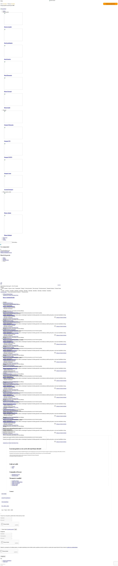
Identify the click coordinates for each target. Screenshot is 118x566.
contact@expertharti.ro (5, 497)
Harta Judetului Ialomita (9, 421)
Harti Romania (8, 75)
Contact (4, 239)
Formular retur (15, 485)
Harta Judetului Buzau (9, 315)
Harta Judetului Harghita (9, 404)
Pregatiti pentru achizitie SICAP (110, 3)
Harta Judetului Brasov (9, 306)
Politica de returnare (16, 483)
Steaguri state (7, 173)
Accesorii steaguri (8, 189)
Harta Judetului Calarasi (9, 324)
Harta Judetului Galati (9, 386)
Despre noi (5, 237)
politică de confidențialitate (72, 547)
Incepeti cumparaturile (4, 251)
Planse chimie (7, 213)
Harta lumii (7, 107)
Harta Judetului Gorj (8, 395)
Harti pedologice (8, 43)
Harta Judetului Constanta (10, 350)
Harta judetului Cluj (8, 342)
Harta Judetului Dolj (8, 377)
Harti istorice (7, 59)
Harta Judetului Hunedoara (10, 413)
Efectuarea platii (15, 475)
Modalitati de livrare (16, 474)
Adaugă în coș (6, 295)
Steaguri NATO (8, 157)
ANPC (13, 466)
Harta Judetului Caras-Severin (10, 333)
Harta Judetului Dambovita (10, 368)
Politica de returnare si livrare (6, 252)
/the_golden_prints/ (5, 505)
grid (1, 282)
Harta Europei (8, 91)
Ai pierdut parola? (10, 529)
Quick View (11, 295)
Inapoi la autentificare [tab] (7, 560)
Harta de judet (8, 27)
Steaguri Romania (8, 125)
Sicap (4, 238)
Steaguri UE (7, 141)
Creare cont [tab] (5, 561)
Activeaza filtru (3, 292)
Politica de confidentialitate (17, 481)
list (1, 283)
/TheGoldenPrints (4, 501)
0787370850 (5, 3)
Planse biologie (8, 235)
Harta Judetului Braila (9, 297)
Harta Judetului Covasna (9, 359)
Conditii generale (15, 480)
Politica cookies (15, 484)
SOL (13, 467)
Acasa (4, 10)
